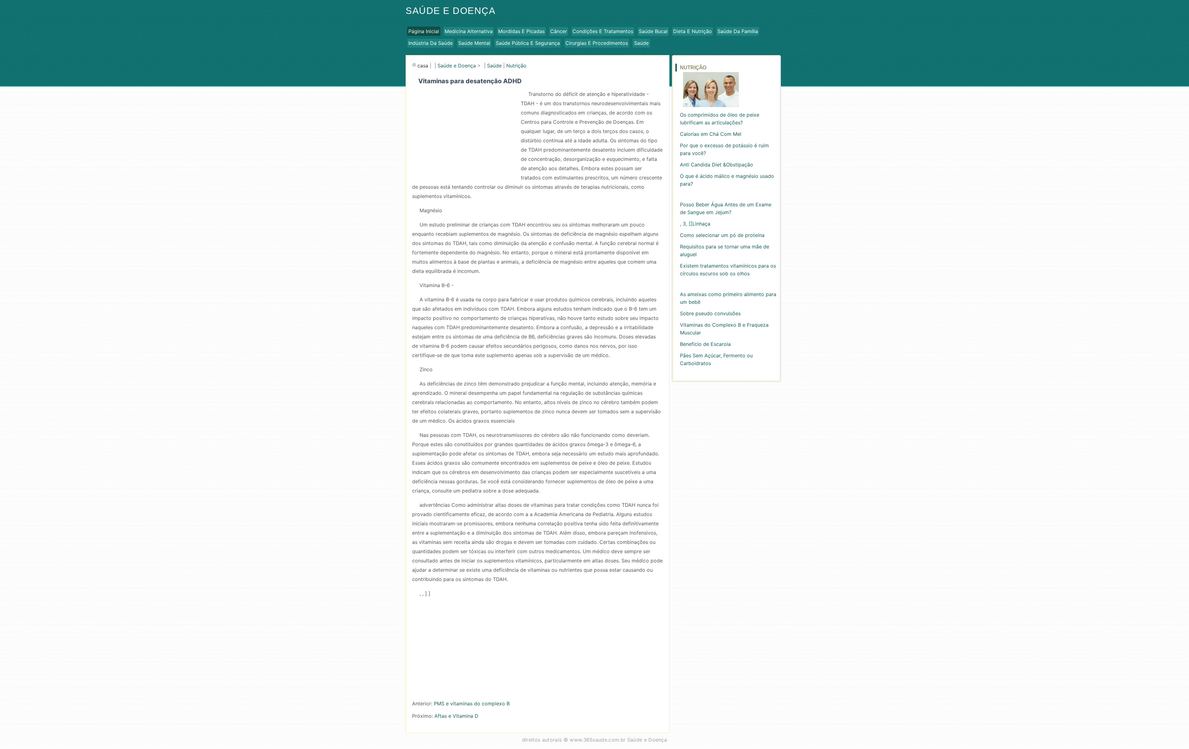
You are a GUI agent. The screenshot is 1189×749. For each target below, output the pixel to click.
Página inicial (423, 31)
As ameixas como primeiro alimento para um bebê (728, 298)
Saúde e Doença (450, 11)
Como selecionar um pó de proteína (722, 235)
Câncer (558, 31)
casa (422, 65)
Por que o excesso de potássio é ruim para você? (724, 149)
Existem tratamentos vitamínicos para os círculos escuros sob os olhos (728, 270)
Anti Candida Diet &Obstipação (716, 164)
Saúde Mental (474, 43)
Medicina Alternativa (469, 31)
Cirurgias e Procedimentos (596, 43)
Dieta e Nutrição (692, 31)
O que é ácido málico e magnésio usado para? (727, 180)
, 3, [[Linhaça (695, 224)
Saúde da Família (737, 31)
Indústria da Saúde (430, 43)
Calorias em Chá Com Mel (710, 134)
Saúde (641, 43)
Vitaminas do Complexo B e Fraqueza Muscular (724, 329)
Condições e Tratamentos (603, 31)
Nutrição (516, 65)
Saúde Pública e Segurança (528, 43)
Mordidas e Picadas (521, 31)
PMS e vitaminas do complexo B (472, 703)
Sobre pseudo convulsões (710, 313)
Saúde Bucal (653, 31)
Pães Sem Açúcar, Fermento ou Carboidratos (716, 359)
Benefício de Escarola (705, 344)
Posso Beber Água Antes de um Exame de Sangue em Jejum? (725, 208)
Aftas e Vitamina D (456, 716)
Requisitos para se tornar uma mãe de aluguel (724, 250)
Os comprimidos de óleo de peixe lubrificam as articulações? (719, 119)
